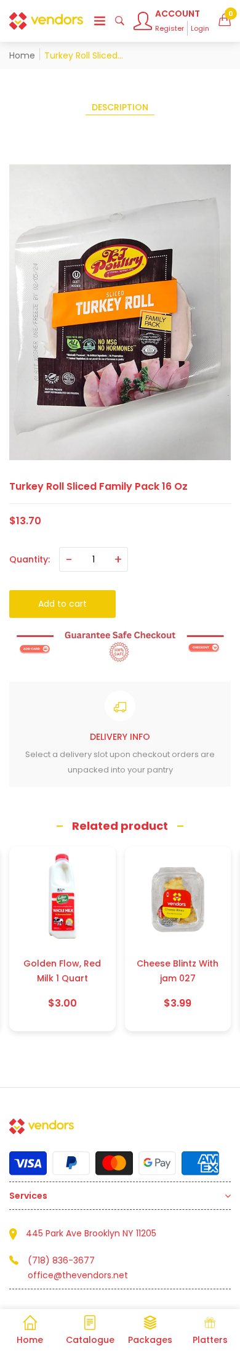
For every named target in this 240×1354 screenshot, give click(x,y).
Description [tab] (120, 107)
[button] (224, 21)
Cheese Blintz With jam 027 (62, 970)
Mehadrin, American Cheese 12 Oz (178, 970)
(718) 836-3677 (61, 1260)
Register (169, 28)
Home (22, 55)
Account (177, 13)
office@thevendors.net (78, 1275)
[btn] (100, 21)
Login (200, 28)
